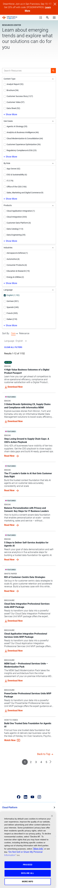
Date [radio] (13, 333)
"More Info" (38, 848)
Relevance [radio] (24, 333)
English (19, 341)
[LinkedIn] (25, 797)
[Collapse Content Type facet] (52, 79)
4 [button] (41, 762)
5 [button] (46, 762)
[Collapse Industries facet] (52, 247)
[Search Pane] (47, 17)
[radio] (17, 333)
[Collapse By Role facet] (52, 163)
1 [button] (25, 762)
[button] (53, 70)
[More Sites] (40, 17)
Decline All (27, 873)
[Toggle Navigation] (54, 17)
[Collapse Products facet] (52, 205)
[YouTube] (32, 797)
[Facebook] (18, 797)
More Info (27, 881)
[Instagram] (39, 797)
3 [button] (36, 762)
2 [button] (31, 762)
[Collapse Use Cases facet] (52, 121)
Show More (11, 114)
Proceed (27, 864)
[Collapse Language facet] (52, 290)
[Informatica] (9, 18)
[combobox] (26, 70)
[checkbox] (5, 84)
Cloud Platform (9, 807)
